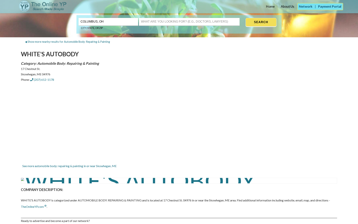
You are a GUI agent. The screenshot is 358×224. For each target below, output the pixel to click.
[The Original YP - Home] (33, 10)
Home (270, 6)
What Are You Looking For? (156, 17)
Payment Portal (329, 6)
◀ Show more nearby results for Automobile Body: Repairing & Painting (67, 41)
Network (306, 6)
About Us (287, 6)
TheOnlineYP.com (34, 206)
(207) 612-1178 (43, 79)
